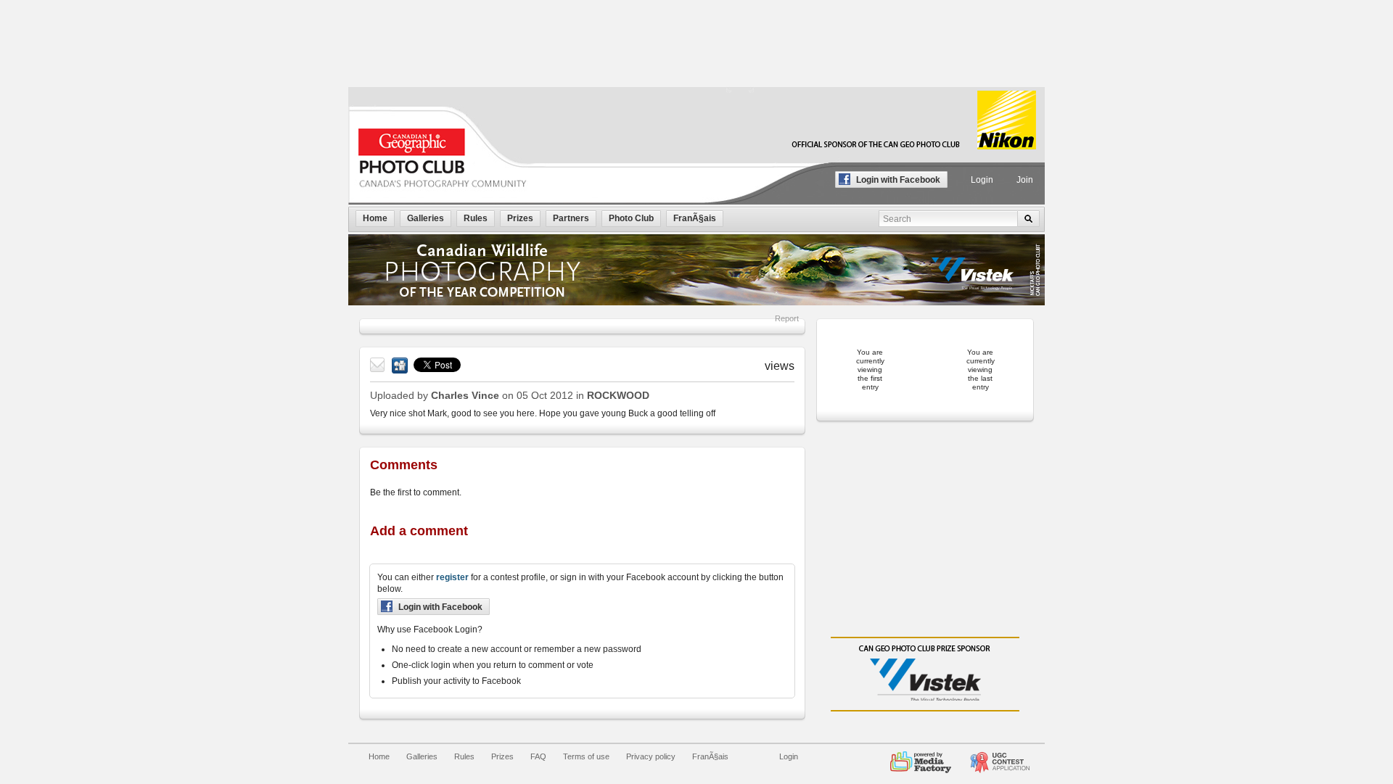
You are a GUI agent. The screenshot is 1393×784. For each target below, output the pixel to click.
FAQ (538, 756)
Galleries (421, 756)
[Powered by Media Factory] (920, 756)
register (452, 577)
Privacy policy (650, 756)
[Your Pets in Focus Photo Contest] (1000, 756)
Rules (464, 756)
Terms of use (586, 756)
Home (379, 756)
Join (1024, 180)
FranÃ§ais (710, 756)
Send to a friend (378, 366)
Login (982, 180)
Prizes (502, 756)
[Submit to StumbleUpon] (400, 366)
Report (787, 318)
